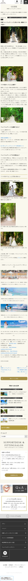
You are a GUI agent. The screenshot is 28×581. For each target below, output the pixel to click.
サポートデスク (6, 452)
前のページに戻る (14, 378)
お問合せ (21, 566)
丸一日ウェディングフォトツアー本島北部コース (12, 145)
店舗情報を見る (14, 475)
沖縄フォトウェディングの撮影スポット (11, 389)
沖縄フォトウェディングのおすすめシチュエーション (6, 369)
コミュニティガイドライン (11, 566)
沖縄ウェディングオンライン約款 (10, 533)
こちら (19, 257)
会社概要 (5, 565)
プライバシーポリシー (19, 565)
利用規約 (11, 565)
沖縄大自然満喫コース (6, 137)
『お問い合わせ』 (13, 468)
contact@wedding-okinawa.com (12, 455)
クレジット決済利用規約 (7, 537)
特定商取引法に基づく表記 (8, 542)
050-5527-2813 (12, 343)
